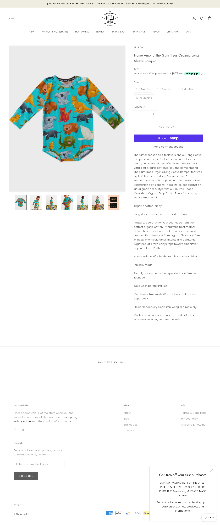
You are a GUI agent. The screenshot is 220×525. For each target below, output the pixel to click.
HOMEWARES (82, 31)
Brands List (130, 424)
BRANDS (100, 31)
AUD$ (11, 18)
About (127, 413)
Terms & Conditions (193, 413)
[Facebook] (15, 429)
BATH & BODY (118, 31)
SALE (188, 31)
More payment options (168, 146)
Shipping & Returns (193, 424)
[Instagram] (23, 429)
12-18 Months (144, 97)
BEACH (156, 31)
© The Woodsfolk (21, 514)
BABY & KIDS (139, 31)
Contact (129, 430)
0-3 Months (143, 89)
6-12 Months (185, 89)
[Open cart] (209, 18)
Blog (126, 418)
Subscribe (26, 476)
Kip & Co (138, 47)
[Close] (211, 470)
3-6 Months (164, 89)
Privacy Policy (189, 418)
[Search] (202, 18)
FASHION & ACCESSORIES (55, 31)
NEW (32, 31)
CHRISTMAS (172, 31)
